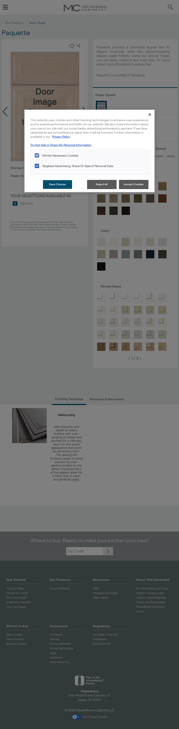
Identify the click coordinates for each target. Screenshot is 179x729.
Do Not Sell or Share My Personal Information (61, 145)
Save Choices (57, 184)
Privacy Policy (61, 136)
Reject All (102, 184)
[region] (89, 151)
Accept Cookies (134, 184)
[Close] (150, 114)
